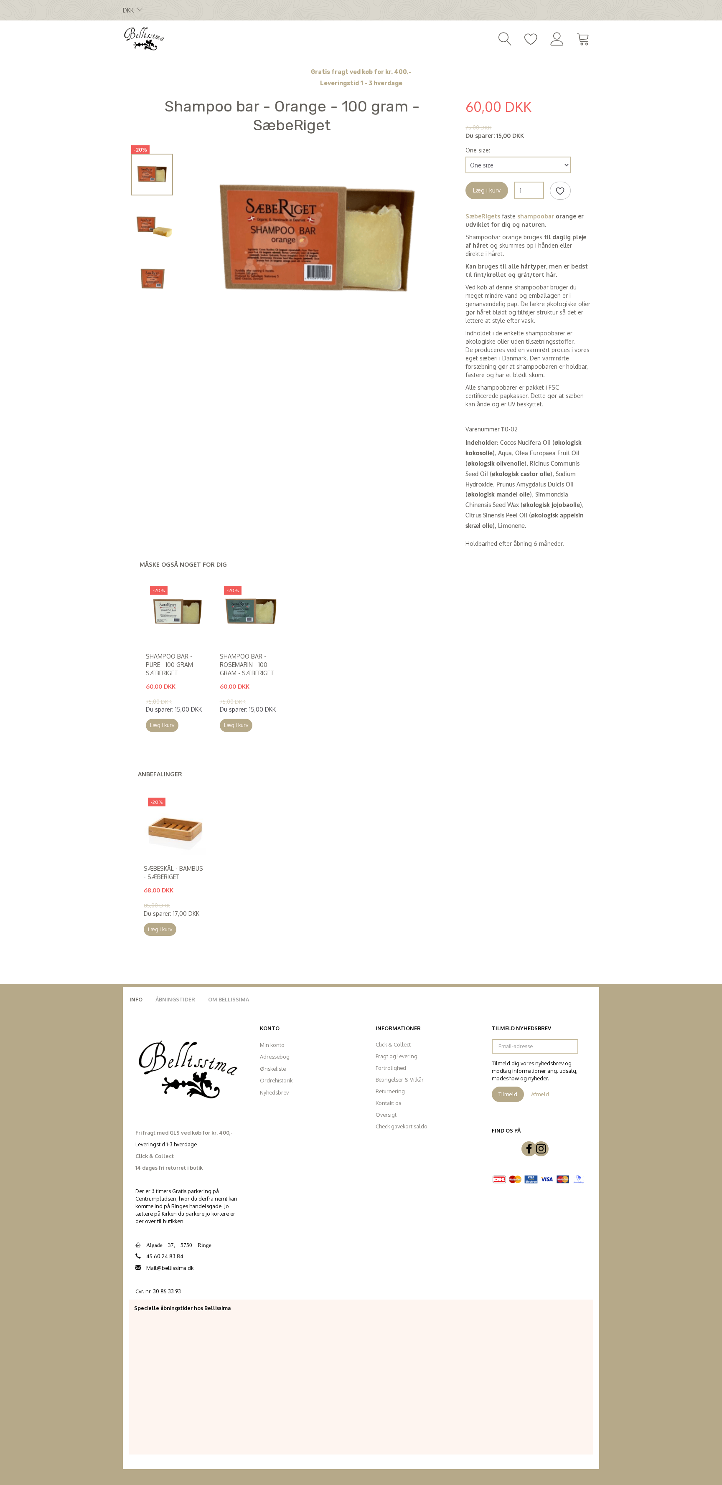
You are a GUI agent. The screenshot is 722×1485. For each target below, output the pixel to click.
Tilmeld (507, 1094)
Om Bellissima (228, 999)
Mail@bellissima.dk (169, 1268)
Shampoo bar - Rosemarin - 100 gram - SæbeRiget (247, 665)
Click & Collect (393, 1044)
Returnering (390, 1091)
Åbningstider (175, 999)
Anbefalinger (160, 774)
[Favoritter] (531, 38)
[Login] (557, 38)
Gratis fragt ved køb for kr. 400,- (361, 72)
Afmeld (540, 1094)
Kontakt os (388, 1103)
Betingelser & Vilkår (400, 1079)
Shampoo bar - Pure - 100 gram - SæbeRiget (171, 665)
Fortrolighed (391, 1067)
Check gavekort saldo (401, 1126)
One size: (477, 150)
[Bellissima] (144, 38)
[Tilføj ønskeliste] (560, 191)
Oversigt (386, 1114)
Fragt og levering (396, 1056)
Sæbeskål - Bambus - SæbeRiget (173, 872)
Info (136, 999)
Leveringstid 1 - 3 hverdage (361, 83)
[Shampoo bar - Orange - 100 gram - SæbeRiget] (317, 241)
